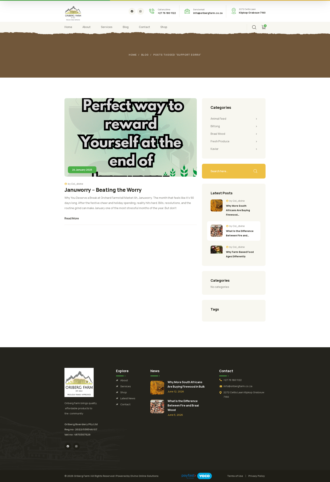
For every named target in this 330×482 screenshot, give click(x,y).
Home (133, 54)
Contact (125, 404)
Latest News (127, 398)
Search (255, 171)
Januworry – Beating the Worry (103, 189)
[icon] (132, 11)
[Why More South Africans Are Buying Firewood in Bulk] (217, 205)
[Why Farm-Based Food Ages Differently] (217, 252)
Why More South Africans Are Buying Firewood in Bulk (186, 384)
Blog (145, 54)
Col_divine (77, 183)
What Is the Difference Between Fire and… (240, 233)
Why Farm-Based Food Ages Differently (240, 254)
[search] (254, 27)
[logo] (73, 12)
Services (125, 386)
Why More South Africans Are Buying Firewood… (238, 210)
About (124, 380)
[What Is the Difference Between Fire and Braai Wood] (217, 231)
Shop (123, 392)
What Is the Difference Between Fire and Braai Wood (183, 405)
